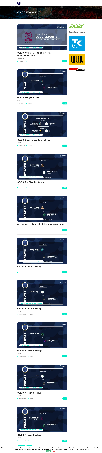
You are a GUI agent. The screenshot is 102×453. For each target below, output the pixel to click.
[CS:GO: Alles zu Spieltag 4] (42, 419)
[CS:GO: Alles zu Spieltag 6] (42, 335)
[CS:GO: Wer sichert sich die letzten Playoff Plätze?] (42, 209)
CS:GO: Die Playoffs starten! (30, 182)
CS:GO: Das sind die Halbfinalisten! (34, 140)
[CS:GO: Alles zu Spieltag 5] (42, 377)
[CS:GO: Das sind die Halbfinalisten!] (42, 124)
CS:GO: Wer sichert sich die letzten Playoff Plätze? (41, 224)
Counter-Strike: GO (25, 47)
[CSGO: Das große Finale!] (42, 82)
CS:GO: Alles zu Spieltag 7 (30, 308)
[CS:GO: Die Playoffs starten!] (42, 166)
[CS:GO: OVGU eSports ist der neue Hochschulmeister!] (42, 37)
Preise (50, 3)
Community (56, 3)
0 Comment (30, 61)
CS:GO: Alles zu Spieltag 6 (30, 351)
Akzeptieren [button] (49, 451)
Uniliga (37, 3)
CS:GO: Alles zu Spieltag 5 (30, 393)
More (65, 61)
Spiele (40, 47)
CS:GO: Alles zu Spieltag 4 (30, 435)
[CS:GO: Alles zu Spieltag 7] (42, 293)
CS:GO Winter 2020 (34, 47)
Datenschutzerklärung (84, 449)
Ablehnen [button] (54, 451)
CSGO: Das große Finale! (29, 98)
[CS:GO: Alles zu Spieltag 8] (42, 251)
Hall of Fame (65, 3)
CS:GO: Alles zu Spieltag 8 (30, 266)
